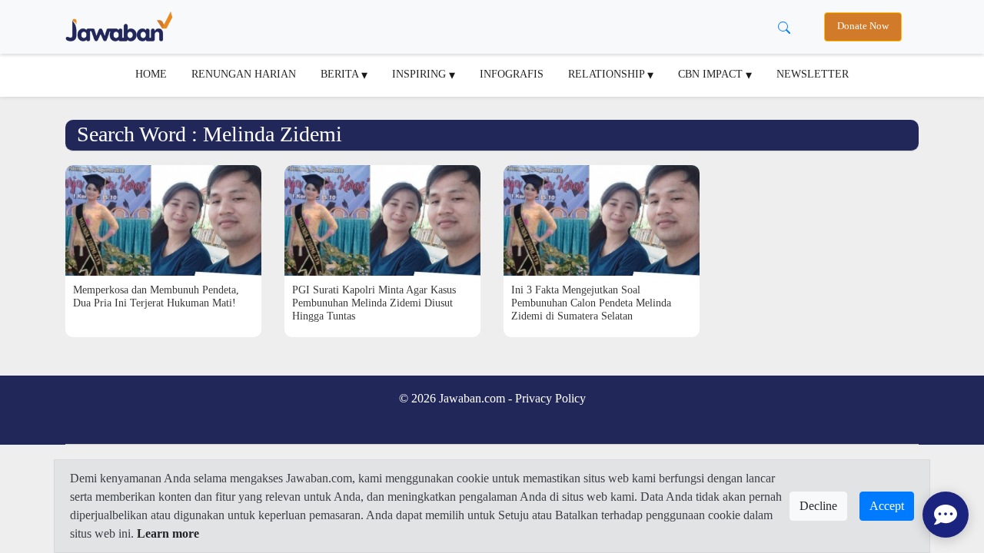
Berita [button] (341, 74)
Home (151, 74)
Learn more (168, 533)
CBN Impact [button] (712, 74)
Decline (818, 505)
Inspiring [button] (420, 74)
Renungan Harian (243, 74)
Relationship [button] (607, 74)
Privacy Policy (550, 398)
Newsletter (812, 74)
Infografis (512, 74)
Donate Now (863, 26)
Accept (886, 505)
